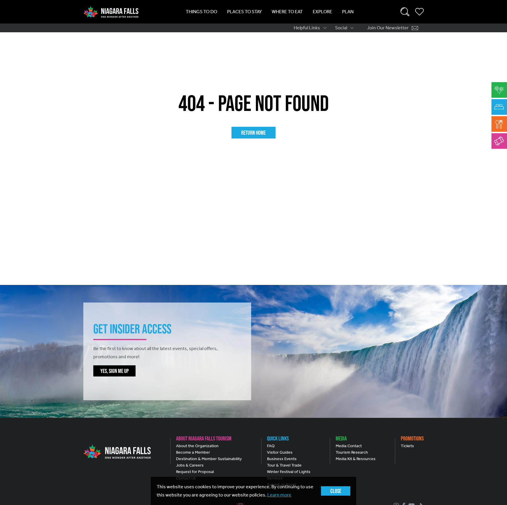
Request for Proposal (195, 471)
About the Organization (197, 445)
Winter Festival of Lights (288, 471)
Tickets (407, 445)
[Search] (404, 11)
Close (335, 491)
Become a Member (193, 452)
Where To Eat (287, 11)
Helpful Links (307, 28)
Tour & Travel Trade (284, 465)
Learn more (279, 495)
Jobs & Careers (190, 465)
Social (341, 28)
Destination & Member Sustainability (209, 458)
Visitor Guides (280, 452)
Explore (322, 11)
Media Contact (349, 445)
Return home (253, 132)
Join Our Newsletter (388, 28)
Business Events (282, 458)
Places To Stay (244, 11)
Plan (348, 11)
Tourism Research (352, 452)
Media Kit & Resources (356, 458)
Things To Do (201, 11)
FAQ (271, 445)
